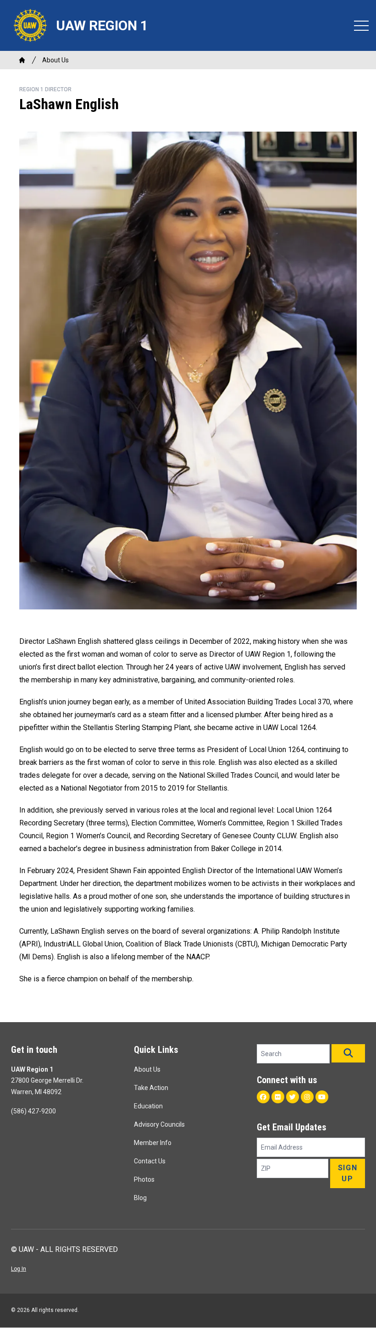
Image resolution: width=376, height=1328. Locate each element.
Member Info (152, 1142)
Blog (140, 1197)
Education (148, 1106)
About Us (55, 60)
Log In (18, 1269)
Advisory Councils (159, 1124)
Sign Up (347, 1173)
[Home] (22, 60)
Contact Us (150, 1161)
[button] (348, 1053)
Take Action (151, 1087)
